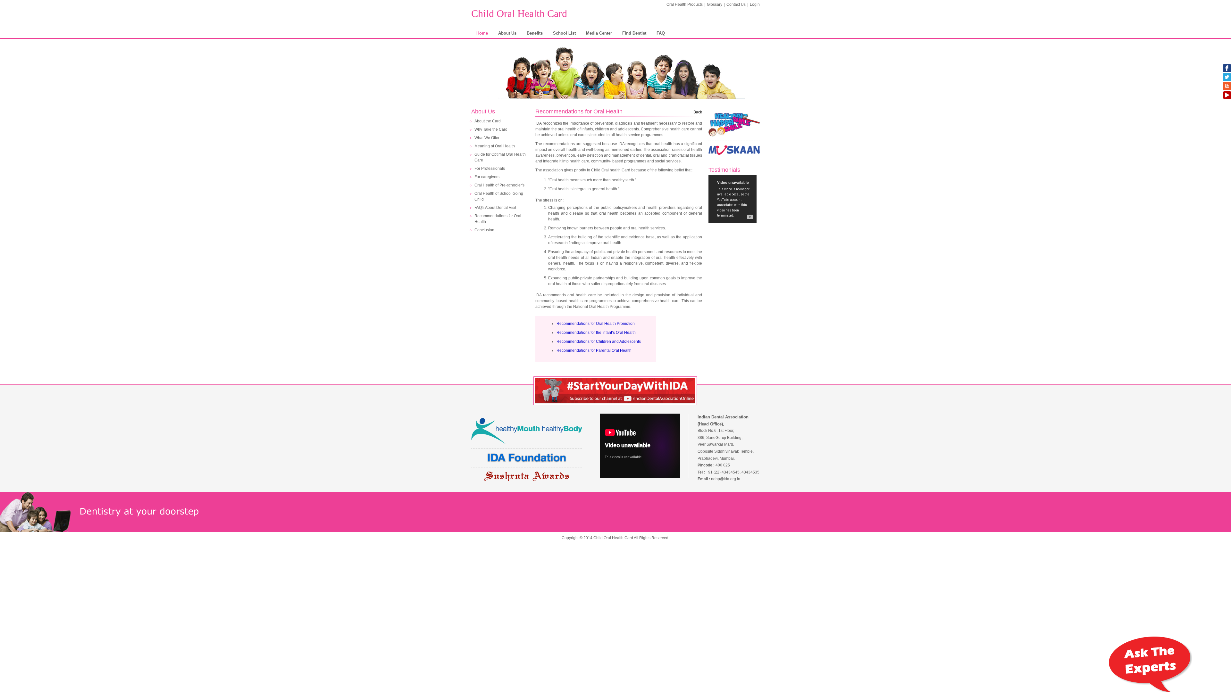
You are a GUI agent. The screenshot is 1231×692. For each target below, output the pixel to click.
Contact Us (736, 4)
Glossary (714, 4)
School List (564, 33)
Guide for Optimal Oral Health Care (500, 157)
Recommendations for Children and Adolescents (599, 341)
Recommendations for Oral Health (497, 219)
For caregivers (486, 177)
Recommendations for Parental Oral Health (594, 350)
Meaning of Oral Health (494, 146)
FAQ (661, 33)
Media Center (599, 33)
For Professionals (489, 168)
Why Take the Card (490, 129)
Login (755, 4)
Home (482, 33)
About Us (507, 33)
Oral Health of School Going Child (498, 196)
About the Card (487, 121)
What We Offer (486, 138)
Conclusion (484, 230)
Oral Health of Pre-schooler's (499, 185)
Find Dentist (634, 33)
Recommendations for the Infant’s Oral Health (596, 332)
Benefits (535, 33)
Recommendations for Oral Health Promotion (596, 323)
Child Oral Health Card (519, 13)
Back (697, 112)
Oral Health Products (684, 4)
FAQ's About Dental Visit (495, 207)
